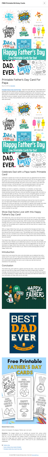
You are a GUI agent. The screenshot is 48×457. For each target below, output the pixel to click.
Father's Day (7, 445)
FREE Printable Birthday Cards (13, 3)
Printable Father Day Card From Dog (13, 449)
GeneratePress (35, 455)
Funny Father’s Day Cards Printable (12, 447)
